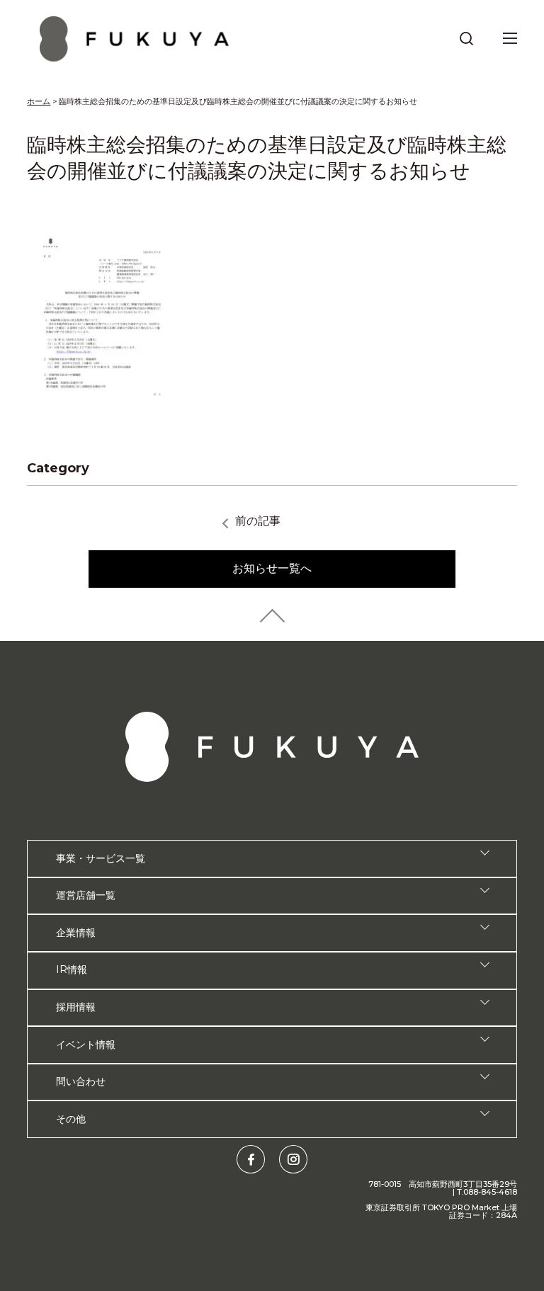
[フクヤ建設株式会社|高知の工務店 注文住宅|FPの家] (134, 38)
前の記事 (257, 521)
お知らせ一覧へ (272, 568)
